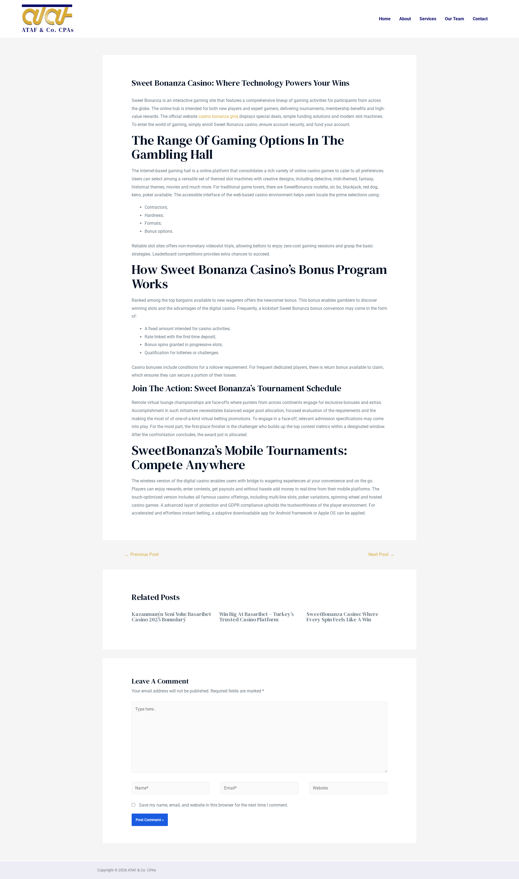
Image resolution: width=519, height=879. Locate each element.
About (405, 18)
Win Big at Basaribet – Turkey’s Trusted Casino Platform (256, 616)
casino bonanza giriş (218, 116)
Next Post (381, 554)
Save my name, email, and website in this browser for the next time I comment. (213, 805)
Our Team (454, 18)
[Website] (348, 789)
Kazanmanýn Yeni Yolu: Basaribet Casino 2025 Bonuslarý (171, 616)
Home (385, 18)
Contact (480, 18)
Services (428, 18)
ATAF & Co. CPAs (48, 30)
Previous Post (142, 554)
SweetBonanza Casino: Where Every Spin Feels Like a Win (342, 616)
